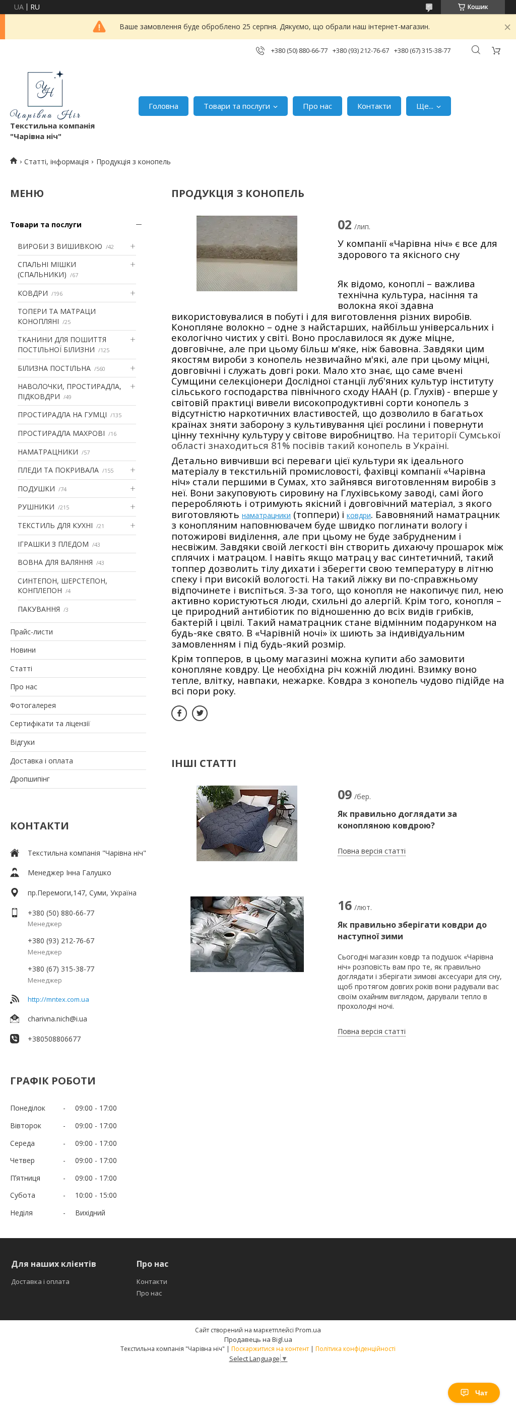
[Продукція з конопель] (246, 253)
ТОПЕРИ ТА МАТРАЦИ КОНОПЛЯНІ (57, 316)
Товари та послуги (237, 106)
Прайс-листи (31, 631)
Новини (23, 650)
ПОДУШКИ (36, 488)
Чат (481, 1393)
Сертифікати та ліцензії (50, 723)
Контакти (374, 106)
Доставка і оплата (41, 760)
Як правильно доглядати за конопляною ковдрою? (397, 819)
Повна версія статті (372, 851)
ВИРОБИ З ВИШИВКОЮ (60, 246)
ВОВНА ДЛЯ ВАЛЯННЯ (55, 562)
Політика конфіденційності (355, 1348)
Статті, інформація (56, 161)
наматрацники (266, 515)
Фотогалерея (33, 705)
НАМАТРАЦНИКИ (48, 452)
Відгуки (22, 742)
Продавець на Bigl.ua (258, 1339)
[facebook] (179, 713)
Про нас (317, 106)
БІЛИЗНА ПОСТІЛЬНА (54, 368)
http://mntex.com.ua (58, 999)
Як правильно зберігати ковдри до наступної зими (412, 930)
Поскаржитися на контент (270, 1348)
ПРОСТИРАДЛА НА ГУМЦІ (62, 414)
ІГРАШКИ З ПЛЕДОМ (53, 544)
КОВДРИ (33, 293)
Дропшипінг (30, 779)
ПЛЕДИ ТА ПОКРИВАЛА (58, 470)
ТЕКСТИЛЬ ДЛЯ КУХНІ (55, 525)
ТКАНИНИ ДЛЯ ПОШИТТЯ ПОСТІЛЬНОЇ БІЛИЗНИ (62, 344)
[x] (200, 713)
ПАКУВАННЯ (39, 609)
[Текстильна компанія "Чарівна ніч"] (45, 95)
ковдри (359, 515)
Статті (21, 668)
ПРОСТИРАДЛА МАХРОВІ (61, 433)
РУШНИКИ (36, 506)
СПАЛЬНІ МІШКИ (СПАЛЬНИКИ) (47, 269)
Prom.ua (308, 1329)
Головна (163, 106)
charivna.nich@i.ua (57, 1018)
